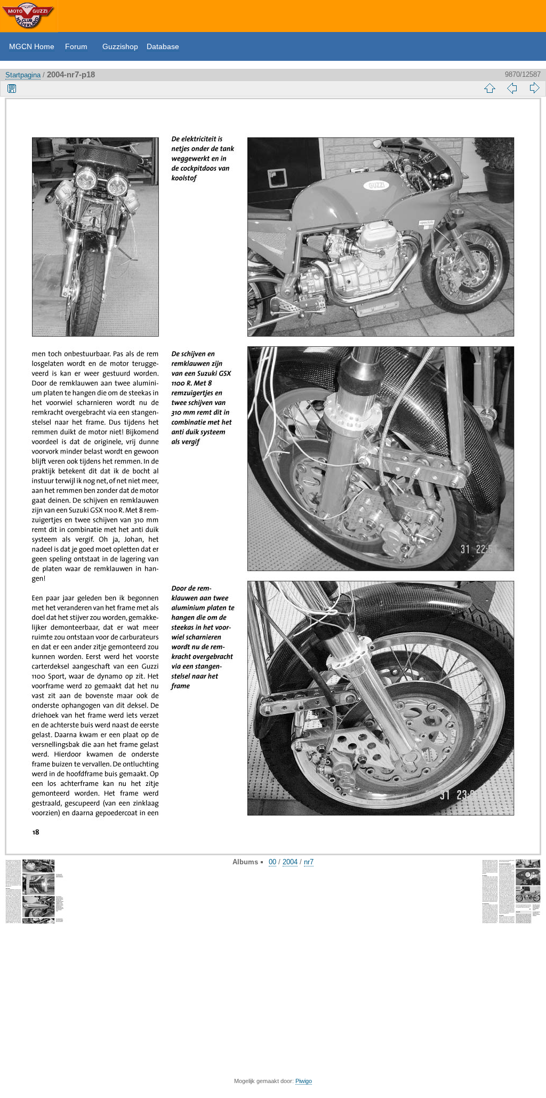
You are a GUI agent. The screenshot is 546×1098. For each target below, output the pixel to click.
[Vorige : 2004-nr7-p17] (512, 88)
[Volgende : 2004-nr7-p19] (534, 88)
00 (272, 862)
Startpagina (23, 75)
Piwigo (303, 1081)
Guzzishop (120, 46)
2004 (290, 862)
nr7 (309, 862)
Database (163, 46)
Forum (76, 46)
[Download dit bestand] (12, 88)
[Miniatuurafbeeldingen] (489, 88)
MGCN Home (31, 46)
